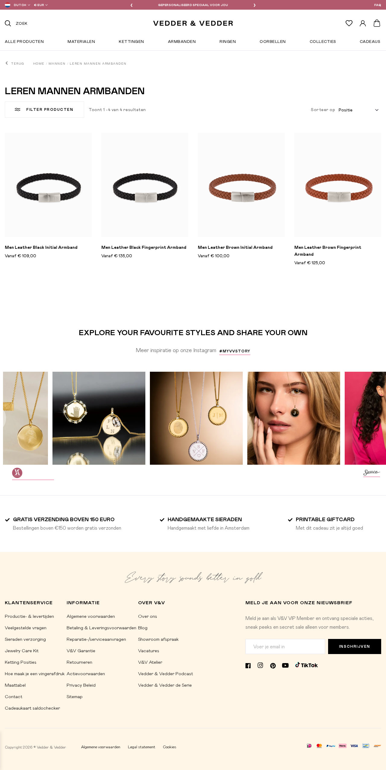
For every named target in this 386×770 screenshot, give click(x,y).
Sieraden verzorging (25, 639)
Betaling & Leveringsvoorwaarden (101, 627)
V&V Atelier (150, 662)
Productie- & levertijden (29, 616)
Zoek (22, 23)
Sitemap (75, 696)
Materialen (81, 42)
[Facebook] (248, 664)
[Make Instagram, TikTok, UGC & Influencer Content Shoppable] (371, 473)
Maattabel (15, 685)
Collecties (323, 42)
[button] (16, 5)
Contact (13, 696)
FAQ (377, 5)
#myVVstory (234, 351)
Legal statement (141, 746)
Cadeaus (370, 42)
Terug (17, 63)
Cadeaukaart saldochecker (32, 708)
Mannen (57, 63)
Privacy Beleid (81, 685)
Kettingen (131, 42)
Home (39, 63)
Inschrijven (354, 646)
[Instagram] (260, 664)
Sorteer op (323, 109)
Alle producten (24, 42)
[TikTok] (306, 664)
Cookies (169, 746)
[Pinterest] (273, 664)
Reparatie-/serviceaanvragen (96, 639)
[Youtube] (285, 664)
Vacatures (148, 650)
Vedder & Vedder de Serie (165, 685)
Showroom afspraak (158, 639)
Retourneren (79, 662)
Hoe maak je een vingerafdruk (35, 673)
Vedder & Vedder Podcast (165, 673)
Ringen (228, 42)
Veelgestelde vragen (25, 627)
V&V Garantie (81, 650)
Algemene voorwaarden (91, 616)
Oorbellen (273, 42)
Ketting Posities (20, 662)
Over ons (147, 616)
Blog (142, 627)
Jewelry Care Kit (22, 650)
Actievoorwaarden (86, 673)
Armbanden (182, 42)
